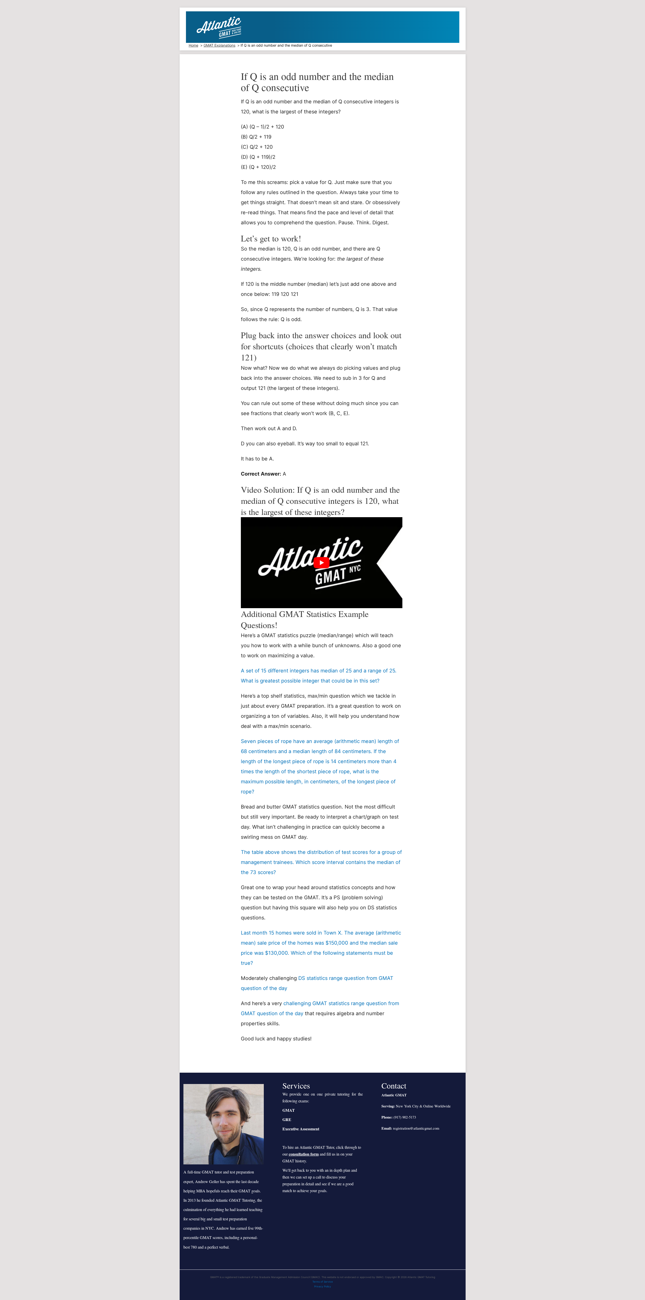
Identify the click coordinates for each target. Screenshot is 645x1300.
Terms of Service (322, 1281)
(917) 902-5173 (405, 1117)
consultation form (304, 1154)
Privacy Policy (322, 1286)
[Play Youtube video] (322, 562)
